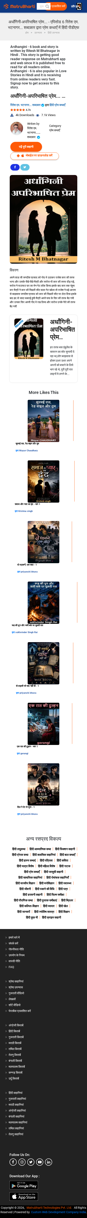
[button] (47, 6)
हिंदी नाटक (64, 866)
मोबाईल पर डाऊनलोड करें (38, 155)
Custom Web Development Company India (58, 1212)
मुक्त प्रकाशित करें (55, 6)
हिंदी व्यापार (48, 906)
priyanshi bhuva (29, 571)
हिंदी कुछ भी (32, 917)
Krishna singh (25, 511)
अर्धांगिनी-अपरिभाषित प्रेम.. (62, 329)
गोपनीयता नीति (16, 949)
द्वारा (17, 450)
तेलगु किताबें (15, 1055)
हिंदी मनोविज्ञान (46, 883)
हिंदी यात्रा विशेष (25, 866)
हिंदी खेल (63, 906)
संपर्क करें (13, 943)
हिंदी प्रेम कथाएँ (57, 105)
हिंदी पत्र (63, 889)
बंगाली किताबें (15, 1060)
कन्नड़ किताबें (15, 1072)
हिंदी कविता (62, 860)
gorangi (24, 753)
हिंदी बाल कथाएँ (67, 854)
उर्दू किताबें (14, 1078)
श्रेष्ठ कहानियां (16, 981)
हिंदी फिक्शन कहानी (65, 849)
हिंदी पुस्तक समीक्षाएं (47, 900)
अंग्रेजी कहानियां (17, 1110)
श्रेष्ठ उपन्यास (16, 987)
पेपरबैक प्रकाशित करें (20, 1011)
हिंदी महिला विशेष (46, 866)
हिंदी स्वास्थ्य (64, 883)
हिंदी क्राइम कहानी (51, 917)
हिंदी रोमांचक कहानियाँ (57, 877)
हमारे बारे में (14, 937)
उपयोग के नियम (16, 955)
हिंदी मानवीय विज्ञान (25, 883)
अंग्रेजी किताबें (16, 1025)
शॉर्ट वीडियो (14, 1005)
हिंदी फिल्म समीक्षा (55, 894)
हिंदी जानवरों (23, 911)
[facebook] (13, 1162)
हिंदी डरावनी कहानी (32, 894)
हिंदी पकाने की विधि (44, 889)
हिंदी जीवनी (25, 889)
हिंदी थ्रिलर (67, 900)
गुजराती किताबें (16, 1037)
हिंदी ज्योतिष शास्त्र (44, 911)
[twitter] (30, 1162)
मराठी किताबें (15, 1043)
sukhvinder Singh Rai (26, 632)
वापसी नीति (14, 961)
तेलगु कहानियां (16, 1134)
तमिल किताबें (15, 1049)
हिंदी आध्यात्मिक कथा (40, 849)
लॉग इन (75, 6)
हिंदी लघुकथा (18, 849)
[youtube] (39, 1162)
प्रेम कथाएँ (54, 130)
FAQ (11, 967)
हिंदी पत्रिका (46, 860)
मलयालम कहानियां (18, 1122)
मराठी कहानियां (16, 1104)
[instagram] (22, 1162)
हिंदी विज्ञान (64, 911)
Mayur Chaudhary (28, 450)
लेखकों (12, 999)
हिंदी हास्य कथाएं (27, 860)
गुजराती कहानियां (17, 1098)
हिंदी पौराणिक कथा (23, 900)
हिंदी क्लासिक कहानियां (44, 854)
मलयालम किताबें (17, 1066)
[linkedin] (48, 1162)
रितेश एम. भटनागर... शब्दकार (25, 105)
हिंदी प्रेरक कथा (20, 854)
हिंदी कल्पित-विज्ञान (29, 906)
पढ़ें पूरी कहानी (26, 146)
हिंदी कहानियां (15, 1093)
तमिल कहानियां (16, 1128)
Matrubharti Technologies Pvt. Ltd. (50, 1207)
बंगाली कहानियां (16, 1116)
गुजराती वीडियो (16, 993)
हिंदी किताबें (14, 1031)
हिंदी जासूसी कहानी (53, 871)
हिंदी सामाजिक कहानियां (30, 877)
